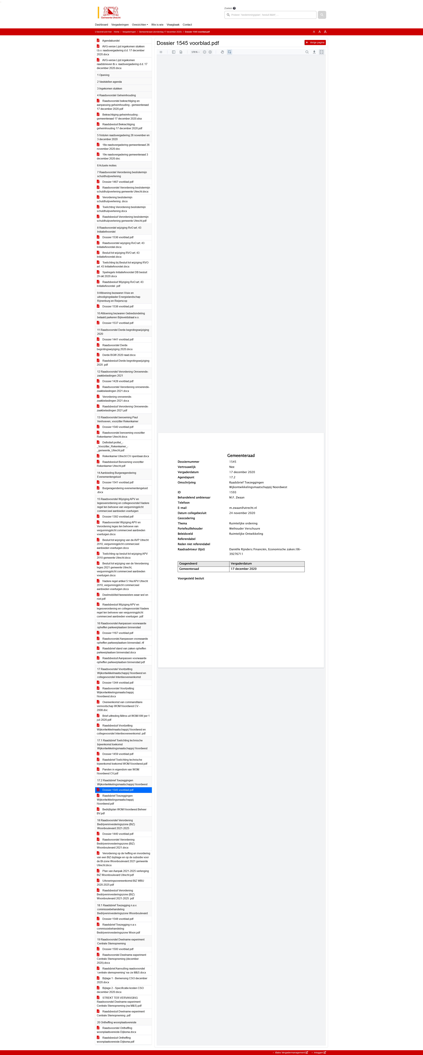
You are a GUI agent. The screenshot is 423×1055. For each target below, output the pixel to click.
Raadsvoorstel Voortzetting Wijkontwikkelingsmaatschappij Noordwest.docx (115, 692)
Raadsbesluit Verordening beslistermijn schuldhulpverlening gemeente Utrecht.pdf (123, 218)
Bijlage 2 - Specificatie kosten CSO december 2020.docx (120, 990)
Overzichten (139, 24)
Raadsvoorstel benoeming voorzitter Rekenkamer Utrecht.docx (121, 434)
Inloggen (318, 1052)
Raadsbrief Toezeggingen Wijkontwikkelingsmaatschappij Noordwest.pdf (115, 799)
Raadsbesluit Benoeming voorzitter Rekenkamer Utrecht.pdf (120, 464)
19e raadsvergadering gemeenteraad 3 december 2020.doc (122, 156)
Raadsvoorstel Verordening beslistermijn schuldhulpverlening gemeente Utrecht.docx (123, 189)
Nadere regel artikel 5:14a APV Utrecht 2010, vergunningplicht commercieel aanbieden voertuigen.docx (122, 585)
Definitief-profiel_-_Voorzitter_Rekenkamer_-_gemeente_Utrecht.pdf (112, 446)
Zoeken (228, 8)
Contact (187, 24)
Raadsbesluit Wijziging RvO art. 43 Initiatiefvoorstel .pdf (120, 284)
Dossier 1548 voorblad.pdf (117, 918)
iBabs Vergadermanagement (290, 1052)
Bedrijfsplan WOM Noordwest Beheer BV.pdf (121, 811)
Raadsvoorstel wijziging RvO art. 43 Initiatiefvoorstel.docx (120, 245)
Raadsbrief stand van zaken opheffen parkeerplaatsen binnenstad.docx (121, 650)
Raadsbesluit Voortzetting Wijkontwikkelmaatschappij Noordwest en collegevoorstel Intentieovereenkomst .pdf (121, 729)
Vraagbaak (173, 24)
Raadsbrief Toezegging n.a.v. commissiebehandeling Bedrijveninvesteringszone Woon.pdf (118, 928)
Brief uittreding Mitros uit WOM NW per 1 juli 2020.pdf (123, 717)
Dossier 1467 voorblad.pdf (117, 181)
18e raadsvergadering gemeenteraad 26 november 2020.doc (123, 146)
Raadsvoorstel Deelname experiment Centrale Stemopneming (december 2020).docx (121, 958)
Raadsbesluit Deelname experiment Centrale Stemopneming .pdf (121, 1013)
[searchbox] (270, 15)
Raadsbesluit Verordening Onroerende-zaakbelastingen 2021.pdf (123, 408)
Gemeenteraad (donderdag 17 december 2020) (160, 32)
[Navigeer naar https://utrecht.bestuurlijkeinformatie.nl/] (111, 12)
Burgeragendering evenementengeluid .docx (122, 490)
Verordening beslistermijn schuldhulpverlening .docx (114, 199)
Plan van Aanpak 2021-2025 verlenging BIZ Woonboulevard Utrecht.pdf (123, 873)
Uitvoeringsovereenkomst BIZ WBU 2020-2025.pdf (120, 882)
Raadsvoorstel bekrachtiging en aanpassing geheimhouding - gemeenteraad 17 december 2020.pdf (123, 105)
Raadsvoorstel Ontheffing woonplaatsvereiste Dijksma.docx (116, 1030)
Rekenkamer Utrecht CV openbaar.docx (125, 456)
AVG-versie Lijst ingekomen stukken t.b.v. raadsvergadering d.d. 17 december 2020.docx (121, 50)
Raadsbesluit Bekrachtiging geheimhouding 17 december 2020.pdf (119, 126)
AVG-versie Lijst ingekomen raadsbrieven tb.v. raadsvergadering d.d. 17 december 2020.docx (122, 64)
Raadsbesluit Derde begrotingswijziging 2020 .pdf (123, 362)
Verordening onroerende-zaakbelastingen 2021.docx (114, 398)
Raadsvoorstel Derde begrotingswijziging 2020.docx (115, 347)
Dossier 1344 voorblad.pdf (117, 682)
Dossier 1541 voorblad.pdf (117, 482)
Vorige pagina (316, 42)
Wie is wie (157, 24)
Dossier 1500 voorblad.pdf (117, 949)
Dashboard (101, 24)
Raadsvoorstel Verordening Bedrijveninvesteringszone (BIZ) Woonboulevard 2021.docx (116, 843)
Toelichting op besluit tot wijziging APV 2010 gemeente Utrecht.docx (122, 555)
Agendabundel (111, 40)
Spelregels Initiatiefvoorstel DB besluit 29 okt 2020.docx (122, 274)
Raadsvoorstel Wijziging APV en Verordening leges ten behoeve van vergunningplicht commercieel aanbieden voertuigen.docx (121, 528)
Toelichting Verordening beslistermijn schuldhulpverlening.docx (121, 209)
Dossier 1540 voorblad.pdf (117, 427)
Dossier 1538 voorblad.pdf (117, 306)
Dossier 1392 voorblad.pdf (117, 516)
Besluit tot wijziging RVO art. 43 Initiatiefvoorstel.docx (118, 254)
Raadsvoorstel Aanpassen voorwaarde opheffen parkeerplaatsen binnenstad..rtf (122, 640)
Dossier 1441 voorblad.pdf (117, 339)
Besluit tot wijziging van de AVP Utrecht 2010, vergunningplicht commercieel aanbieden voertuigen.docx (123, 544)
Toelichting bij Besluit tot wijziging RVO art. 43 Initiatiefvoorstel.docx (122, 264)
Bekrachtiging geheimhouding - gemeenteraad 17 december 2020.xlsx (119, 116)
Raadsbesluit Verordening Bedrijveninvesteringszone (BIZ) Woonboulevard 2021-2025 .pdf (116, 894)
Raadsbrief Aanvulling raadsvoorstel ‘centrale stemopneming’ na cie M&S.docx (121, 970)
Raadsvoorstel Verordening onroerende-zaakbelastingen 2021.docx (123, 389)
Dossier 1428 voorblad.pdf (117, 381)
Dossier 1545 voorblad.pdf (117, 790)
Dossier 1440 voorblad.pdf (117, 833)
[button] (322, 15)
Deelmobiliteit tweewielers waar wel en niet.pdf (122, 596)
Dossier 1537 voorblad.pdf (117, 323)
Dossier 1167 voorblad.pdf (117, 633)
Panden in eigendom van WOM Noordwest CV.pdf (118, 771)
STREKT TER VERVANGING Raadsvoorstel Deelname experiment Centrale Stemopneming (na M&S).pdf (119, 1001)
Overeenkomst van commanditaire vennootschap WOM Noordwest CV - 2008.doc (119, 706)
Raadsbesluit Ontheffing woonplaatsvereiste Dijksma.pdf (115, 1039)
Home (116, 32)
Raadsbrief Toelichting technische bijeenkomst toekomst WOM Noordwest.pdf (122, 761)
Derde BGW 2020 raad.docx (118, 355)
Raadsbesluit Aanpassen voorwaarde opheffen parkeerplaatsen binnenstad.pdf (121, 660)
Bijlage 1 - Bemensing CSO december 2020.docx (122, 980)
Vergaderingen (120, 24)
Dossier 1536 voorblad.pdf (117, 237)
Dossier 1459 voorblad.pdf (117, 754)
